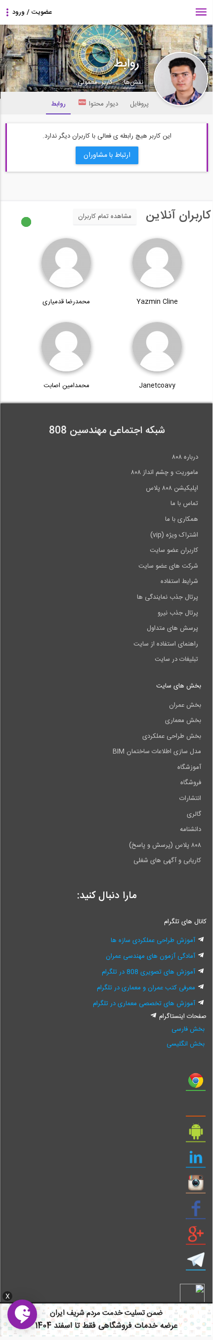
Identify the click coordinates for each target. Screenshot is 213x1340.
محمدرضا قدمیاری (66, 301)
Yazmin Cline (157, 301)
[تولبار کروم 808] (196, 1084)
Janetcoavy (157, 385)
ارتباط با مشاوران (107, 155)
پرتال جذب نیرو (178, 613)
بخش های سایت (178, 686)
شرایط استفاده (179, 581)
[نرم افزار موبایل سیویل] (196, 1135)
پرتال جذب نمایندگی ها (167, 597)
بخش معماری (183, 720)
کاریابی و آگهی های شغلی (167, 860)
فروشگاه (190, 782)
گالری (194, 814)
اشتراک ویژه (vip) (174, 535)
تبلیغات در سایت (176, 659)
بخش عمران (185, 705)
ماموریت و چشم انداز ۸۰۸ (164, 472)
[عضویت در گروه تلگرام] (196, 1263)
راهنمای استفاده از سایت (165, 644)
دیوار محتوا (103, 104)
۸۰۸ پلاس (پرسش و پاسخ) (165, 845)
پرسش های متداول (172, 628)
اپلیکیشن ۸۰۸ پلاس (172, 488)
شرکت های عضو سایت (168, 566)
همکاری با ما (181, 519)
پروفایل (139, 104)
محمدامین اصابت (66, 385)
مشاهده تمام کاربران (104, 216)
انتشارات (190, 798)
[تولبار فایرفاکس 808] (196, 1110)
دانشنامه (190, 829)
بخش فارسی (188, 1029)
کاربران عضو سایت (174, 550)
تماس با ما (184, 503)
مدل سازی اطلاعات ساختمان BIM (157, 751)
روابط (58, 104)
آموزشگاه (189, 767)
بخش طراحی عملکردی (171, 736)
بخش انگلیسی (186, 1044)
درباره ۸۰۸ (185, 457)
